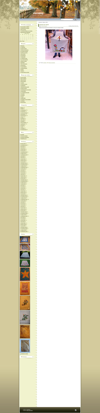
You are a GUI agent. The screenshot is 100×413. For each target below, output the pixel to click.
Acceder (22, 134)
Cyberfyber (23, 47)
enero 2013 (23, 161)
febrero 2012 (23, 177)
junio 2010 (23, 203)
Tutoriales (23, 128)
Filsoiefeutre (23, 55)
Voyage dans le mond (25, 72)
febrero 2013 (23, 160)
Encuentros (23, 114)
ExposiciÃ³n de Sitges (25, 28)
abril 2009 (23, 221)
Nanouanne (23, 65)
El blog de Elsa (24, 48)
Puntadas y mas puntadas (26, 99)
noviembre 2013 (24, 152)
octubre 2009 (23, 214)
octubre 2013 (23, 153)
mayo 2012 (23, 172)
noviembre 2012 (24, 164)
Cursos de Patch (24, 112)
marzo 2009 (23, 223)
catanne (22, 82)
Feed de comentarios (25, 137)
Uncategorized (23, 129)
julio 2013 (23, 156)
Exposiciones (23, 115)
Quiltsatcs (23, 100)
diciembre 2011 (24, 179)
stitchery (22, 70)
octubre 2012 (23, 165)
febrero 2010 (23, 209)
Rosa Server (23, 102)
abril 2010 (23, 206)
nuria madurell (23, 66)
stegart (22, 69)
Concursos (23, 111)
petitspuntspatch (24, 68)
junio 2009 (23, 218)
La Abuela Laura (24, 58)
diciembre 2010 (24, 195)
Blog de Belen (23, 78)
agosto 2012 (23, 168)
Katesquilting (23, 91)
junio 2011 (23, 186)
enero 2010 (23, 210)
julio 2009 (23, 217)
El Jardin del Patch (24, 51)
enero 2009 (23, 225)
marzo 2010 (23, 207)
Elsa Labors (23, 54)
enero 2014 (23, 150)
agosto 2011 (23, 184)
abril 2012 (23, 174)
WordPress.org (24, 138)
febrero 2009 (23, 224)
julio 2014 (23, 146)
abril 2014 (23, 147)
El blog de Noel (24, 88)
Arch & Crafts (23, 77)
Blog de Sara (23, 80)
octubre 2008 (23, 230)
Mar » (23, 41)
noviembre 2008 (24, 228)
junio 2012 (23, 171)
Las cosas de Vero (24, 59)
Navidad (22, 121)
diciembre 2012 (24, 163)
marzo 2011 (23, 191)
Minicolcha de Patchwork (25, 32)
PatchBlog (38, 13)
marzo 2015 (23, 143)
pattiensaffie (23, 98)
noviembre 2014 (24, 145)
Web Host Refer (30, 410)
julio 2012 (23, 170)
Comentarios (23, 110)
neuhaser (23, 95)
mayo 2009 (23, 220)
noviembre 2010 (24, 196)
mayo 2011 (23, 188)
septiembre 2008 (24, 231)
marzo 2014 (23, 149)
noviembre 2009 (24, 213)
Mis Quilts (23, 119)
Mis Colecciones (24, 63)
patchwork (23, 124)
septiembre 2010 (24, 199)
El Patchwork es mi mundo (26, 89)
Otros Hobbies (23, 122)
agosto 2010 (23, 200)
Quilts (22, 126)
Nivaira (22, 96)
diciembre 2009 (24, 211)
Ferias (22, 117)
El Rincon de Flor (24, 52)
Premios (22, 125)
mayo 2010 (23, 204)
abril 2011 (23, 189)
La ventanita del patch (25, 92)
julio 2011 (23, 185)
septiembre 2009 (24, 216)
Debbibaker (23, 85)
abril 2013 (23, 157)
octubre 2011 (23, 182)
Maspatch (23, 62)
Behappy (22, 45)
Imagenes (23, 118)
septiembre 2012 (24, 167)
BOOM (22, 108)
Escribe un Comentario (51, 62)
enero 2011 (23, 193)
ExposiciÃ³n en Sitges (25, 26)
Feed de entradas (24, 135)
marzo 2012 (23, 175)
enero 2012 (23, 178)
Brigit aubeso (23, 81)
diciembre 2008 (24, 227)
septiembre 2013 (24, 154)
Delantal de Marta (44, 24)
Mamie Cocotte (24, 61)
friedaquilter (23, 56)
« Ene (21, 41)
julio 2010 (23, 202)
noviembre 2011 (24, 181)
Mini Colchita (23, 29)
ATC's (22, 107)
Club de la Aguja (24, 84)
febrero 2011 (23, 192)
